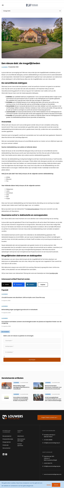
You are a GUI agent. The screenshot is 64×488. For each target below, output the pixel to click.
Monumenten (6, 448)
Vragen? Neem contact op (48, 417)
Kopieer (43, 284)
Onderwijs (5, 445)
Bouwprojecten (7, 436)
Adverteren (20, 436)
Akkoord (56, 484)
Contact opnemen (20, 444)
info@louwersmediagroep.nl (52, 443)
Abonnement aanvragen (21, 439)
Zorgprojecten (7, 442)
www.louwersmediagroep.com (52, 474)
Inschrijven (32, 359)
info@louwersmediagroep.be (52, 466)
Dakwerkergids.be (33, 209)
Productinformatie (8, 439)
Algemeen (5, 67)
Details (49, 484)
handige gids (53, 273)
